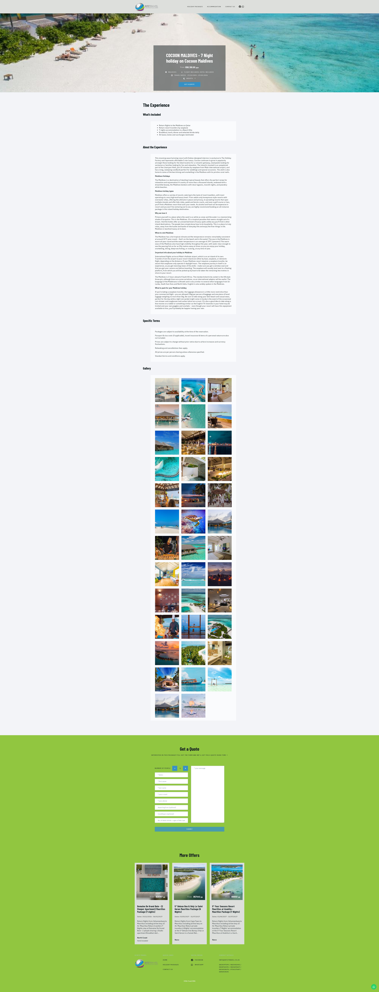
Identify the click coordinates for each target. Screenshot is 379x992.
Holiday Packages (195, 6)
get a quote (189, 84)
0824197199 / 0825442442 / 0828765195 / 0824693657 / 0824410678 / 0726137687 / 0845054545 (230, 968)
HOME (165, 960)
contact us (168, 969)
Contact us (230, 6)
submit (189, 829)
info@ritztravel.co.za (229, 960)
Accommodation (214, 6)
